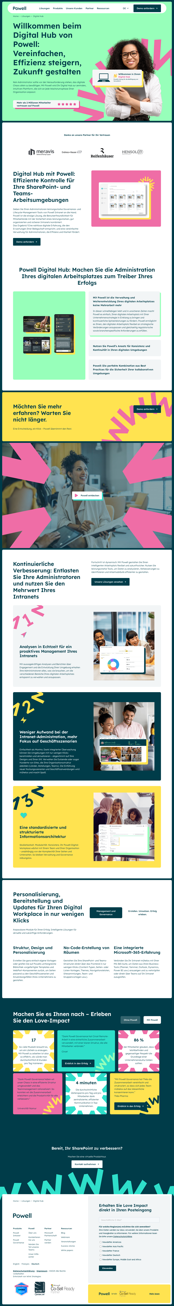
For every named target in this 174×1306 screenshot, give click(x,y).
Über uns (32, 1233)
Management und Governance (106, 913)
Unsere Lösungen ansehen (109, 581)
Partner (90, 8)
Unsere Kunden (74, 8)
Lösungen (44, 8)
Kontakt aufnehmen (85, 1164)
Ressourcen (103, 8)
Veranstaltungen (68, 1241)
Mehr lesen (154, 1294)
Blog (63, 1233)
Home (16, 16)
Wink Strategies (34, 1276)
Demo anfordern (25, 241)
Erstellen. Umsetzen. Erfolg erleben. (142, 913)
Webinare (65, 1237)
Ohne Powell (130, 1020)
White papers (67, 1250)
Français (25, 1264)
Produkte (58, 8)
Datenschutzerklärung (24, 1271)
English (16, 1264)
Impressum (42, 1271)
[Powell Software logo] (14, 8)
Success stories (68, 1246)
